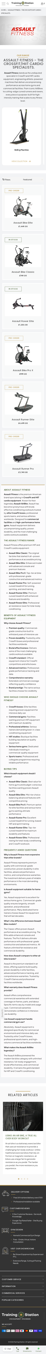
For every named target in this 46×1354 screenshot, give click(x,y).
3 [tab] (24, 1179)
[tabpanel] (23, 1137)
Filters (7, 179)
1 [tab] (18, 1179)
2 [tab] (21, 1179)
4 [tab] (27, 1179)
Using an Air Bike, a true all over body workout (21, 1137)
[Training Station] (22, 3)
